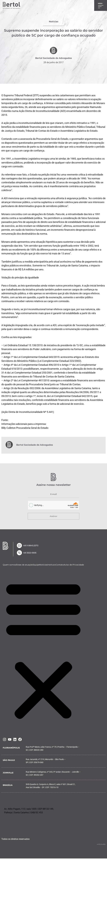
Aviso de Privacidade (74, 564)
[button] (43, 650)
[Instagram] (4, 739)
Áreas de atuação (24, 564)
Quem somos (9, 564)
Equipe (36, 564)
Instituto (51, 564)
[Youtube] (9, 739)
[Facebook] (20, 739)
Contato (60, 564)
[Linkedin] (15, 739)
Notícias (43, 564)
